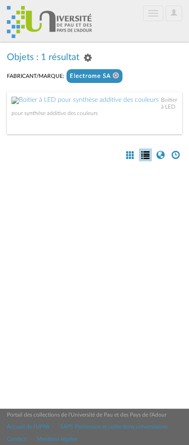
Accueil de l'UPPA (28, 426)
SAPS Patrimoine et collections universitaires (113, 426)
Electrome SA (91, 76)
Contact (16, 439)
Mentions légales (57, 439)
